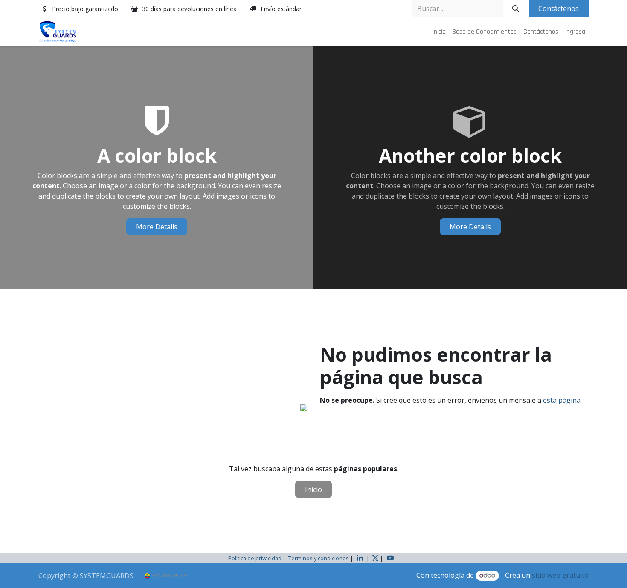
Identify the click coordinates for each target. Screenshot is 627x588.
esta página (562, 400)
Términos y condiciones (318, 558)
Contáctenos (558, 8)
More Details (156, 226)
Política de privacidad (255, 558)
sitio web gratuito (560, 575)
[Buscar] (516, 8)
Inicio (313, 489)
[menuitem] (439, 31)
